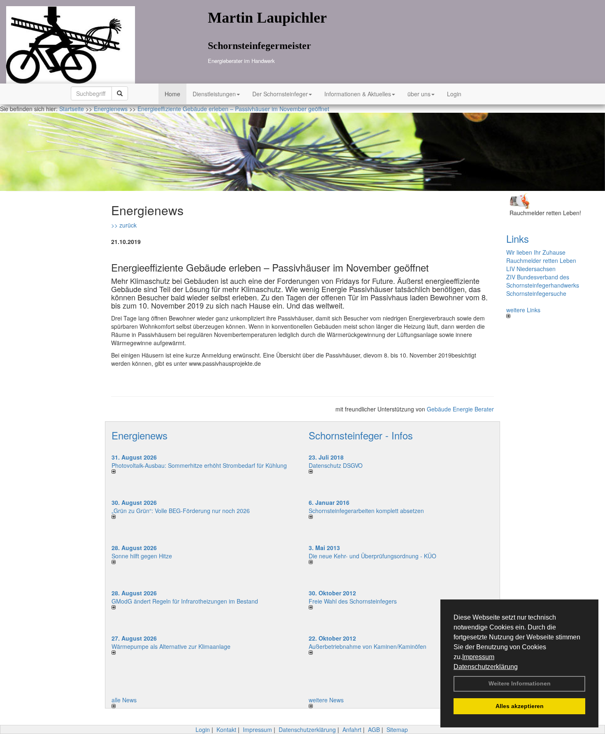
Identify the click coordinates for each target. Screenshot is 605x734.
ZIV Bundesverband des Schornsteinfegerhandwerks (542, 281)
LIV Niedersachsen (531, 269)
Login (454, 94)
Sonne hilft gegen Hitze (142, 556)
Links (517, 238)
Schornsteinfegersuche (536, 293)
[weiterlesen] (204, 471)
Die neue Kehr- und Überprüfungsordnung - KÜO (372, 556)
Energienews (140, 435)
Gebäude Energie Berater (460, 409)
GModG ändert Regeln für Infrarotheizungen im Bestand (185, 601)
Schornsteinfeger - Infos (361, 435)
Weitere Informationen (520, 683)
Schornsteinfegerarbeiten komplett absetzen (366, 510)
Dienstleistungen (214, 94)
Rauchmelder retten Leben (541, 260)
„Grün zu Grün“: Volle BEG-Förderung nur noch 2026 (181, 510)
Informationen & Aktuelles (357, 94)
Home (172, 94)
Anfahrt (351, 729)
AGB (374, 729)
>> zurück (124, 225)
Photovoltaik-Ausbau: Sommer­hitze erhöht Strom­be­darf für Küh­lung (199, 465)
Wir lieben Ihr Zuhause (535, 252)
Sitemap (397, 729)
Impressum (478, 656)
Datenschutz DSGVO (336, 465)
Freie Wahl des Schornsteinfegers (353, 601)
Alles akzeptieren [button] (520, 706)
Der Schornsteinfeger (280, 94)
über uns (418, 94)
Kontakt (226, 729)
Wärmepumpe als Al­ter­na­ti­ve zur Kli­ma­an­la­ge (171, 646)
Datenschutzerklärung (486, 666)
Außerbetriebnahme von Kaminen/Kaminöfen (367, 646)
